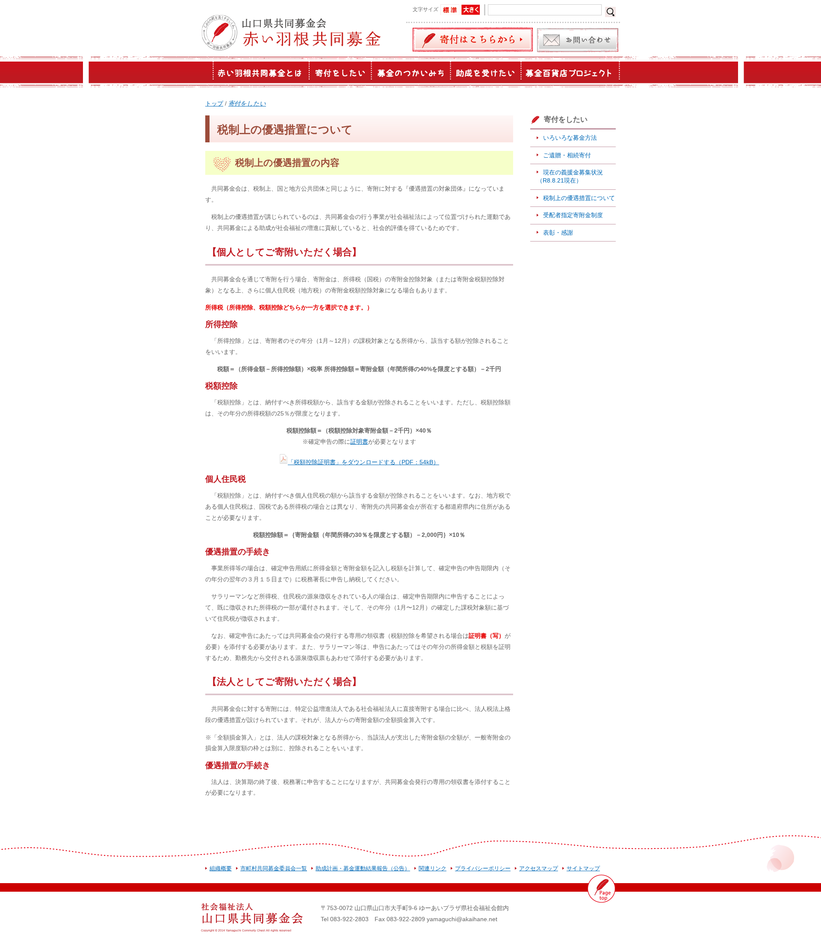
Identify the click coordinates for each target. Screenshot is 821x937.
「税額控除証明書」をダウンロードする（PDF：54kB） (363, 462)
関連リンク (432, 868)
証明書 (359, 441)
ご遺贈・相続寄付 (567, 155)
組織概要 (221, 868)
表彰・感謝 (558, 232)
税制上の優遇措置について (579, 197)
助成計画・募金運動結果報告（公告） (363, 868)
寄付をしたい (247, 103)
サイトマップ (583, 868)
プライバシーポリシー (483, 868)
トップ (214, 103)
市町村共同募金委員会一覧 (273, 868)
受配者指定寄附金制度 (573, 215)
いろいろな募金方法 (570, 137)
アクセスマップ (538, 868)
